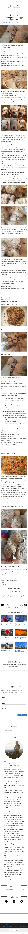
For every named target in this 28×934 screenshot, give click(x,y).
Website (4, 709)
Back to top (23, 926)
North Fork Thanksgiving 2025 (19, 651)
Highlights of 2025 (5, 650)
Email (4, 703)
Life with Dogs (19, 596)
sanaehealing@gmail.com (15, 1)
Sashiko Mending (5, 637)
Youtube (22, 904)
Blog (2, 596)
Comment (4, 669)
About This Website (14, 926)
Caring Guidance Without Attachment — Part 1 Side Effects (20, 625)
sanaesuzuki (6, 22)
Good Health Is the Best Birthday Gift (7, 624)
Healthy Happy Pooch (9, 596)
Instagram (14, 904)
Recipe (25, 596)
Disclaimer (5, 926)
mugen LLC (8, 924)
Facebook (6, 904)
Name (4, 697)
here (7, 856)
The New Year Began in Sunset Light (20, 638)
